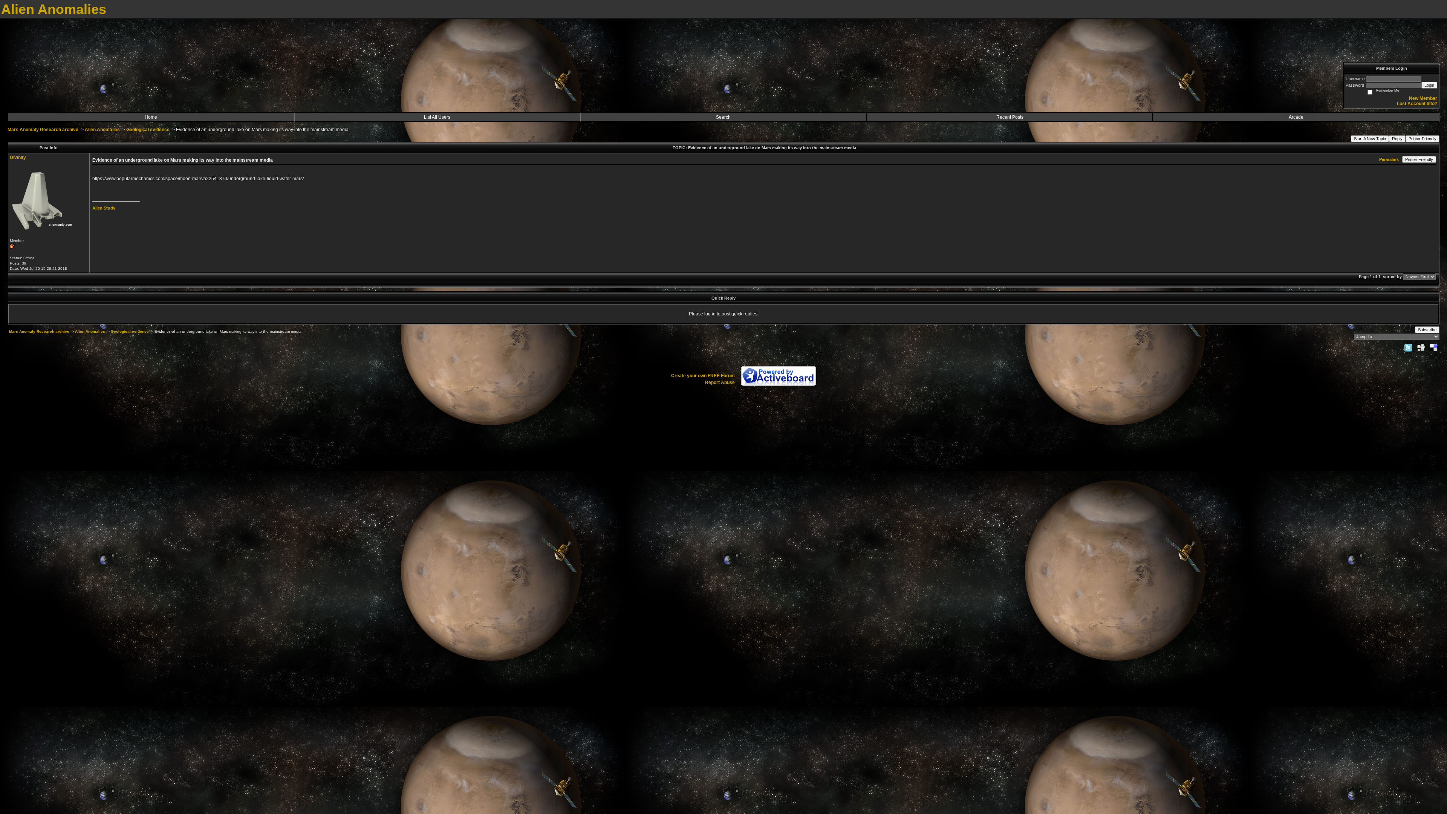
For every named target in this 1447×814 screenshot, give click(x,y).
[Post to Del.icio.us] (1433, 347)
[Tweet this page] (1408, 347)
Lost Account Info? (1417, 103)
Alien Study (103, 208)
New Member (1423, 98)
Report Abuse (720, 382)
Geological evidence (148, 129)
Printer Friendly (1422, 138)
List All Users (437, 117)
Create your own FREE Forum (703, 375)
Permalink (1389, 159)
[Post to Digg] (1421, 347)
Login (1429, 85)
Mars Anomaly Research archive (43, 129)
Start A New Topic (1370, 138)
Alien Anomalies (102, 129)
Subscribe (1427, 329)
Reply (1397, 138)
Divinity (18, 157)
